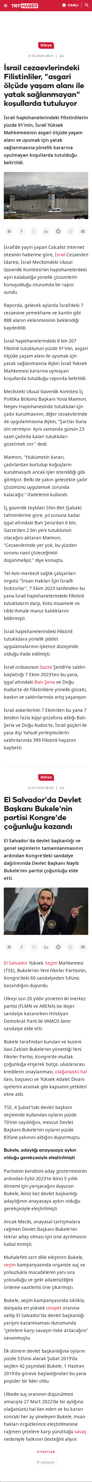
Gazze (46, 667)
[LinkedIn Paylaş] (46, 231)
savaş (80, 1432)
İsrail (60, 255)
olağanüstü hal (71, 1072)
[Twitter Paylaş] (33, 231)
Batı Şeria (44, 682)
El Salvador (16, 963)
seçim (10, 1265)
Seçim (51, 963)
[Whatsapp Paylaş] (70, 231)
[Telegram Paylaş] (58, 231)
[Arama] (87, 5)
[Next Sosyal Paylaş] (9, 231)
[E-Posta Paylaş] (83, 231)
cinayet (54, 1308)
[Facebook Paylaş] (21, 231)
